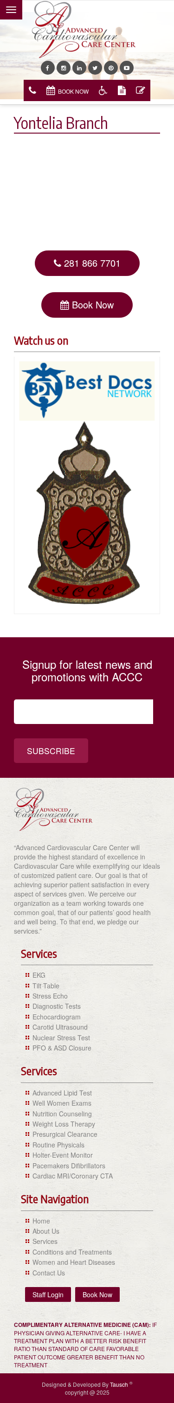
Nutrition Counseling (62, 1113)
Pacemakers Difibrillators (68, 1165)
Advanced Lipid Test (62, 1092)
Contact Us (48, 1272)
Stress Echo (50, 995)
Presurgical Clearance (64, 1134)
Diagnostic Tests (56, 1006)
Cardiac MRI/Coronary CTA (72, 1175)
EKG (38, 975)
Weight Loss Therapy (63, 1123)
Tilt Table (45, 985)
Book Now (73, 91)
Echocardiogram (56, 1016)
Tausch (119, 1384)
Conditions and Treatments (72, 1251)
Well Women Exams (61, 1103)
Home (41, 1220)
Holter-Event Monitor (62, 1155)
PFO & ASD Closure (61, 1047)
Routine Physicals (58, 1144)
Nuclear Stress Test (61, 1037)
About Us (45, 1231)
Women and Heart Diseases (73, 1262)
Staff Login (48, 1294)
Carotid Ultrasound (60, 1026)
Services (45, 1241)
